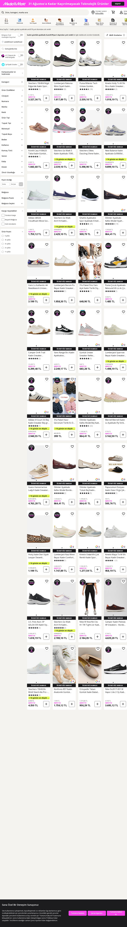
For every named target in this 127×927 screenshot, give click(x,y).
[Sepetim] (113, 12)
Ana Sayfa (4, 29)
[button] (36, 76)
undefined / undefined (13, 42)
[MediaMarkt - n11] (63, 3)
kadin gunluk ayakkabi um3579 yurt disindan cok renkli (30, 29)
